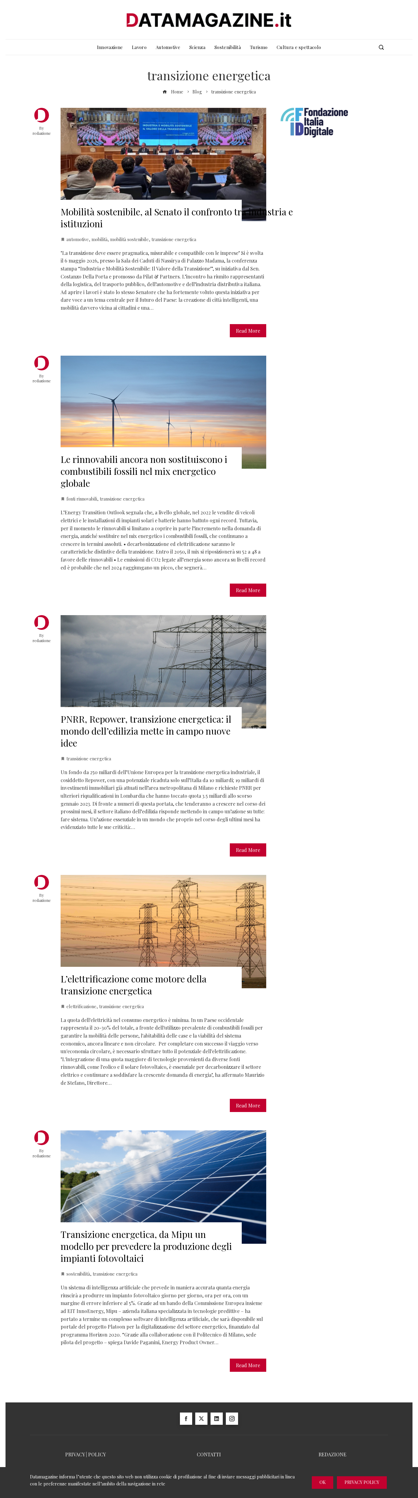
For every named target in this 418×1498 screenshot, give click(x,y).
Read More (248, 330)
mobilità (99, 239)
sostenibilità (78, 1274)
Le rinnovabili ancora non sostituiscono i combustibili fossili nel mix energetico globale (144, 471)
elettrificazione (81, 1006)
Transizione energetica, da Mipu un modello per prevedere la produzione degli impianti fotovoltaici (146, 1246)
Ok (322, 1482)
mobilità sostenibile (129, 239)
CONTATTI (209, 1454)
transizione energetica (173, 239)
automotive (77, 239)
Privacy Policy (362, 1482)
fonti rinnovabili (81, 499)
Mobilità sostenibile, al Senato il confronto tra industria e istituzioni (177, 218)
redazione (41, 133)
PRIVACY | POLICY (85, 1454)
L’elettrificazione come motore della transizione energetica (134, 985)
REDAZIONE (332, 1454)
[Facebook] (186, 1419)
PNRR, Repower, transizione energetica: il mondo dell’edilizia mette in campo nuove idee (146, 731)
